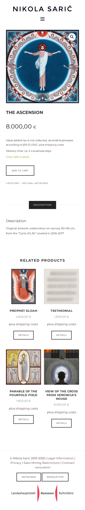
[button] (72, 37)
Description (42, 204)
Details (23, 335)
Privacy (16, 462)
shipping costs (54, 144)
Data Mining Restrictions (42, 462)
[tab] (42, 205)
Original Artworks (35, 183)
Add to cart (20, 170)
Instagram (28, 477)
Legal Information (60, 458)
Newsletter (55, 477)
